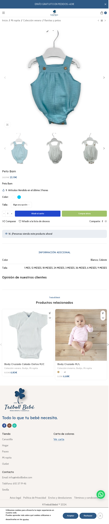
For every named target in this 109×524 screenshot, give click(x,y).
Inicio (5, 20)
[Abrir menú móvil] (3, 13)
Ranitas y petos (52, 20)
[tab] (54, 252)
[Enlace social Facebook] (102, 221)
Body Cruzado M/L (68, 364)
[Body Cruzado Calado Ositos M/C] (28, 335)
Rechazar (88, 515)
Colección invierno (66, 368)
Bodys (25, 368)
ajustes (26, 519)
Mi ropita (15, 20)
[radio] (13, 197)
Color (5, 196)
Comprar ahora (84, 213)
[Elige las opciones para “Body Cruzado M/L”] (102, 313)
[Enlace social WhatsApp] (14, 425)
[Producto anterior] (98, 20)
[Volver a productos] (101, 20)
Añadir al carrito (37, 213)
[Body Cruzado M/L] (81, 335)
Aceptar (70, 515)
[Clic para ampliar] (7, 124)
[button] (5, 77)
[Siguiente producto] (105, 20)
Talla (4, 204)
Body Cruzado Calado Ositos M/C (24, 364)
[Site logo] (54, 12)
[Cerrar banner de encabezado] (105, 4)
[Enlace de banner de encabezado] (54, 4)
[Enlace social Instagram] (105, 221)
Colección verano (32, 20)
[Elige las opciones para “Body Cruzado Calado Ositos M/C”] (49, 313)
